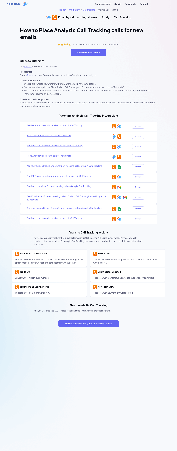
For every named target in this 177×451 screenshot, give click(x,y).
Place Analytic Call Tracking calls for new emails (49, 135)
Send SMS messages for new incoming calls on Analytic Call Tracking (59, 176)
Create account (103, 4)
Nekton (62, 9)
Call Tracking (89, 9)
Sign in (117, 4)
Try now (138, 126)
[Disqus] (88, 375)
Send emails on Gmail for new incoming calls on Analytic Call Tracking (59, 186)
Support (144, 4)
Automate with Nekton (88, 52)
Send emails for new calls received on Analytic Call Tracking (55, 125)
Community (130, 4)
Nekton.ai (13, 4)
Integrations (74, 9)
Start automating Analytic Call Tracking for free (88, 323)
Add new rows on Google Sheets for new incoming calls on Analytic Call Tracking (64, 165)
